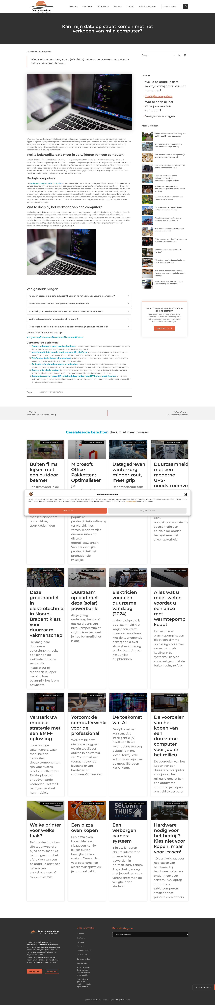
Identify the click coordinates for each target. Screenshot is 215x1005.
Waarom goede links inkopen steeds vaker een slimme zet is (83, 971)
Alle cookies (68, 511)
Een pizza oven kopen (84, 827)
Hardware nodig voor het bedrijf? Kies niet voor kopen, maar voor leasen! (169, 838)
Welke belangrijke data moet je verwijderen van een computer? (165, 86)
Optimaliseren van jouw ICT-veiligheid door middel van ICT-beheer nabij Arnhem (74, 376)
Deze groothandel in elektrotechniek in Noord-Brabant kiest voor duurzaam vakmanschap (48, 613)
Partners (118, 6)
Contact (130, 6)
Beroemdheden (83, 959)
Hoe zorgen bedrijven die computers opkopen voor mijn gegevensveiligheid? (79, 327)
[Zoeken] (185, 6)
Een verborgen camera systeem (124, 833)
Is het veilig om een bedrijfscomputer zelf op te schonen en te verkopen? (79, 311)
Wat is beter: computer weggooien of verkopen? (79, 319)
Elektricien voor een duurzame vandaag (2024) (124, 602)
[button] (185, 494)
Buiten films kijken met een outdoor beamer (44, 472)
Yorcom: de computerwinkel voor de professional (90, 725)
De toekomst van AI (127, 719)
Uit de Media (103, 6)
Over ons (73, 6)
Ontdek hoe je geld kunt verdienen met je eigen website (84, 983)
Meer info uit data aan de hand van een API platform (59, 352)
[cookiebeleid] (131, 501)
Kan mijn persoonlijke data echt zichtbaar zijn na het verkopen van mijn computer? (79, 296)
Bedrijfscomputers (158, 96)
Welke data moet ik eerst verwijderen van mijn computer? (79, 303)
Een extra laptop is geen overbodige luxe (53, 346)
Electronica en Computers (39, 51)
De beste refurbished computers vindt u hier (55, 364)
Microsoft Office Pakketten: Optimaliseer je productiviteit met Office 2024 (86, 482)
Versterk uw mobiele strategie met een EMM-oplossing (45, 727)
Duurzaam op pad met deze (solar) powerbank (84, 600)
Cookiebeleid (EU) (84, 951)
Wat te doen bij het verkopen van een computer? (159, 106)
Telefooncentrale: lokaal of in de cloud (51, 358)
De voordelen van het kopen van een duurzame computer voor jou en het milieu (169, 735)
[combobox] (172, 6)
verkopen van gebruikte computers (46, 183)
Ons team (87, 6)
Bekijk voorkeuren (147, 511)
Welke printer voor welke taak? (45, 830)
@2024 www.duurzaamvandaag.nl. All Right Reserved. (108, 1000)
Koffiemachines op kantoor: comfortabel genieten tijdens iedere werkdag (170, 188)
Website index (82, 963)
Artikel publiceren (147, 6)
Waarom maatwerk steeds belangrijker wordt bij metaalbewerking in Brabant (167, 178)
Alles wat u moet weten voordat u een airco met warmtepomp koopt (170, 608)
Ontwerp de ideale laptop (45, 370)
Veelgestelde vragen (160, 116)
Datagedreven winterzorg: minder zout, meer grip (128, 472)
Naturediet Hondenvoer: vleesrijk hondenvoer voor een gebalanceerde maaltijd (170, 273)
